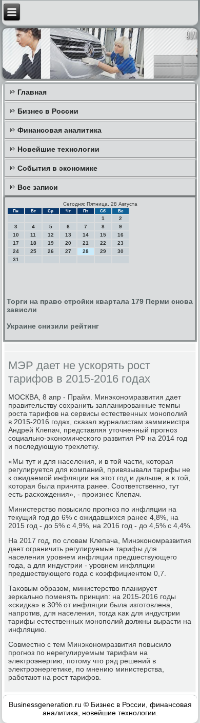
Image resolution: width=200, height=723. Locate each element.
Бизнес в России (47, 111)
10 (16, 235)
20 (68, 243)
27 (68, 251)
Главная (32, 92)
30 (120, 251)
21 (86, 243)
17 (16, 243)
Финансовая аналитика (59, 130)
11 (33, 235)
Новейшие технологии (58, 149)
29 (103, 251)
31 (16, 259)
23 (120, 243)
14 (86, 235)
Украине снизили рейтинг (53, 326)
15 (103, 235)
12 (51, 235)
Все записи (37, 187)
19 (51, 243)
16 (120, 235)
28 (86, 251)
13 (68, 235)
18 (33, 243)
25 (33, 251)
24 (16, 251)
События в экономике (57, 168)
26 (51, 251)
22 (103, 243)
